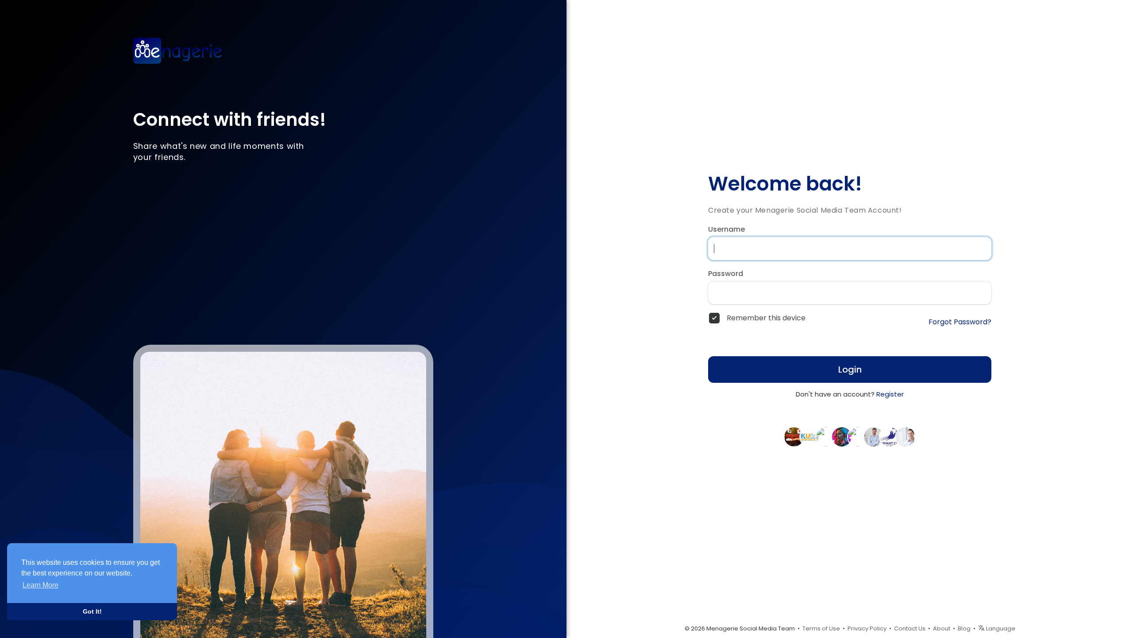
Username (726, 229)
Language (1000, 628)
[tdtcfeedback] (794, 436)
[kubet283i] (810, 436)
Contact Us (909, 628)
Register (890, 394)
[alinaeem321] (857, 436)
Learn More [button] (40, 585)
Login (850, 369)
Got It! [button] (92, 611)
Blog (964, 628)
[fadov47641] (905, 436)
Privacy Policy (867, 628)
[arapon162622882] (873, 436)
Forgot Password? (960, 322)
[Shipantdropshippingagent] (889, 436)
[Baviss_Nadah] (842, 436)
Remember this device (766, 318)
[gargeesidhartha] (826, 436)
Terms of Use (821, 628)
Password (725, 274)
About (941, 628)
